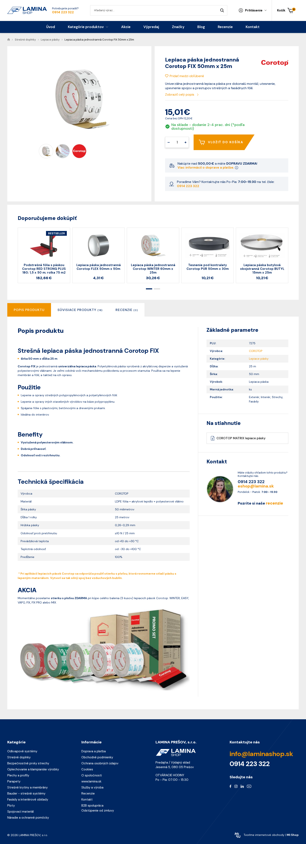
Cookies (87, 769)
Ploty (11, 805)
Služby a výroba (92, 787)
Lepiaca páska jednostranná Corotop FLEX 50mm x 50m (98, 267)
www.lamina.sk (91, 781)
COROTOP (255, 351)
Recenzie (88, 793)
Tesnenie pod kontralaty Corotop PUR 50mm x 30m (208, 267)
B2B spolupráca (92, 805)
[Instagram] (236, 786)
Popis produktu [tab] (29, 310)
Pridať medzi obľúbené (187, 76)
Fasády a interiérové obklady (27, 799)
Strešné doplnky (19, 757)
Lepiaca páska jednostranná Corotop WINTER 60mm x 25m (153, 269)
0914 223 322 (63, 12)
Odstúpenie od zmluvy (97, 810)
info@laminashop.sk (261, 753)
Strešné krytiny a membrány (27, 787)
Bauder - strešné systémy (26, 793)
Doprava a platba (93, 751)
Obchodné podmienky (97, 757)
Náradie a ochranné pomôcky (28, 818)
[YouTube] (249, 786)
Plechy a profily (18, 775)
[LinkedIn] (242, 786)
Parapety (13, 781)
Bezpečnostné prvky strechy (28, 763)
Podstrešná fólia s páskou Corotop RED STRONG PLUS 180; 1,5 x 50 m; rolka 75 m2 (44, 269)
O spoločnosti (91, 775)
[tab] (80, 310)
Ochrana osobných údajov (99, 763)
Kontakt (87, 799)
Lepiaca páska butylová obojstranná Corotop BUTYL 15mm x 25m (262, 269)
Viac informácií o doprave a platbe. (206, 167)
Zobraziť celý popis (180, 94)
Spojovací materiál (20, 811)
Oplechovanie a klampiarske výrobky (33, 769)
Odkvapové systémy (22, 751)
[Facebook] (230, 786)
